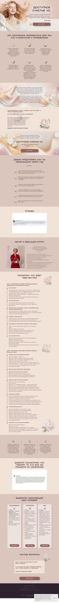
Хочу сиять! (42, 24)
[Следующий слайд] (49, 223)
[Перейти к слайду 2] (29, 234)
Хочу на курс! (29, 578)
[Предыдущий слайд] (10, 223)
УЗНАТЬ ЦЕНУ (14, 545)
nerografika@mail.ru (29, 596)
